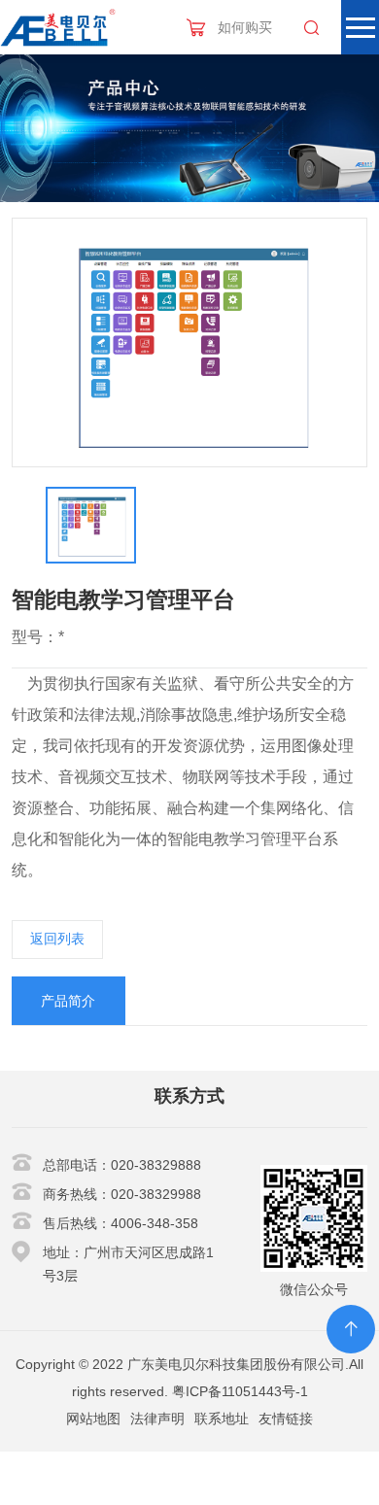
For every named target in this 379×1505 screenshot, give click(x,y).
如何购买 (245, 27)
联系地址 (221, 1418)
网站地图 (93, 1418)
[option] (190, 343)
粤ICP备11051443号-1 (240, 1391)
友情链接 (285, 1418)
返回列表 (57, 938)
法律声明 (157, 1418)
